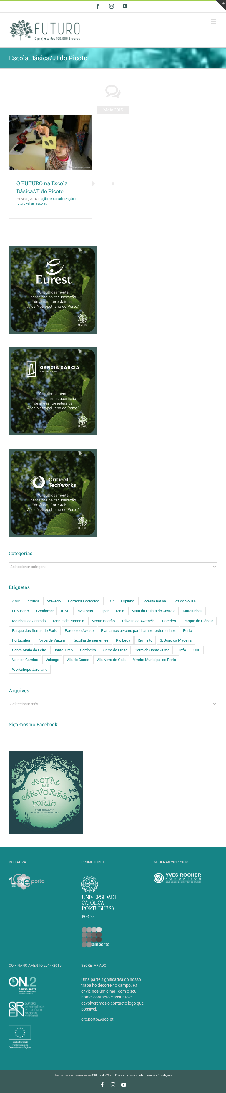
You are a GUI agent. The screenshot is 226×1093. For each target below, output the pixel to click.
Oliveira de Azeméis (138, 621)
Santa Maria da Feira (29, 650)
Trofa (181, 650)
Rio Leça (123, 640)
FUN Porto (20, 611)
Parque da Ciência (198, 621)
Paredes (169, 621)
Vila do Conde (78, 660)
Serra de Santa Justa (152, 650)
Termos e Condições (158, 1075)
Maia (120, 611)
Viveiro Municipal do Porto (154, 660)
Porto (187, 630)
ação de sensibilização (57, 199)
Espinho (127, 601)
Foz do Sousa (184, 601)
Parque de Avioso (79, 630)
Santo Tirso (63, 650)
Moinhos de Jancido (29, 621)
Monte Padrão (103, 621)
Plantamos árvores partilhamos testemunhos (138, 630)
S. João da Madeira (176, 640)
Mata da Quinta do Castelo (153, 611)
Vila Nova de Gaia (111, 660)
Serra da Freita (115, 650)
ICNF (65, 611)
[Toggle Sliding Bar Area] (220, 5)
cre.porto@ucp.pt (97, 1019)
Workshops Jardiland (29, 669)
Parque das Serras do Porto (34, 630)
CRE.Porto (99, 1075)
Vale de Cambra (25, 660)
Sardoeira (88, 650)
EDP (110, 601)
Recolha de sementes (90, 640)
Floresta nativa (154, 601)
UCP (196, 650)
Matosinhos (192, 611)
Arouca (33, 601)
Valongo (52, 660)
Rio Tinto (145, 640)
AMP (16, 601)
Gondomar (45, 611)
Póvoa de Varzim (51, 640)
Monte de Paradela (68, 621)
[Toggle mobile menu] (214, 22)
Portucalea (21, 640)
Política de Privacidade (129, 1075)
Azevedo (53, 601)
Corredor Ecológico (83, 601)
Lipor (104, 611)
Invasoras (85, 611)
